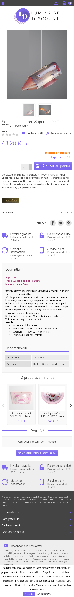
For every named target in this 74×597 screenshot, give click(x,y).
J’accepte (29, 594)
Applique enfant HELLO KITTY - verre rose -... (52, 416)
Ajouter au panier (56, 166)
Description (13, 269)
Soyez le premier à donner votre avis (39, 452)
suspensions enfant (30, 319)
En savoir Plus (44, 594)
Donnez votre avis (61, 132)
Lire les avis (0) (35, 132)
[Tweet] (61, 223)
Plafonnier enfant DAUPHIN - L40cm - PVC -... (21, 416)
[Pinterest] (69, 223)
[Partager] (53, 223)
